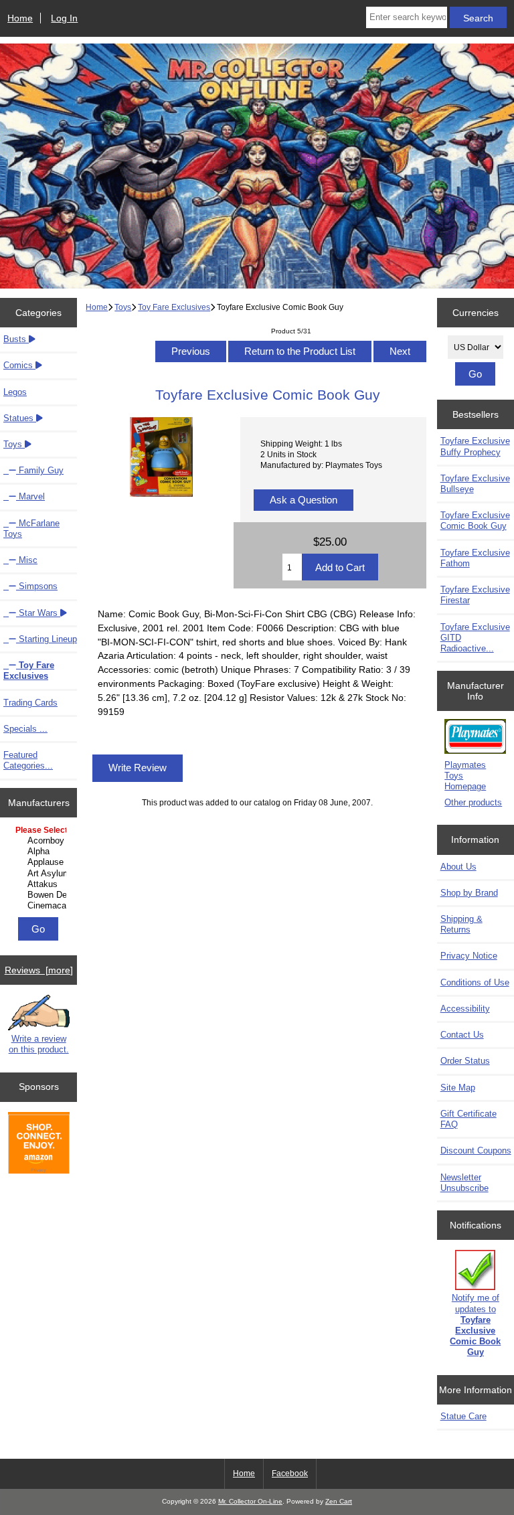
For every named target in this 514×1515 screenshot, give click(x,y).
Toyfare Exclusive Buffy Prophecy (475, 446)
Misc (26, 560)
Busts (16, 339)
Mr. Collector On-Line (250, 1501)
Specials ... (25, 729)
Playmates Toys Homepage (465, 775)
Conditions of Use (474, 982)
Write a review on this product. (39, 1044)
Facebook (290, 1473)
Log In (64, 18)
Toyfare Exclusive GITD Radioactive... (475, 637)
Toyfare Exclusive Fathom (475, 558)
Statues (19, 418)
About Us (458, 867)
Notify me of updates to (475, 1325)
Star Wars (38, 613)
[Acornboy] (40, 840)
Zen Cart (338, 1501)
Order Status (465, 1061)
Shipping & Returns (461, 924)
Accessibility (465, 1009)
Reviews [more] (39, 970)
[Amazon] (39, 1144)
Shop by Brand (469, 893)
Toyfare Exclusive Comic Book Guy (475, 520)
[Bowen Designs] (40, 895)
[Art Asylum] (40, 873)
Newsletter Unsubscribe (464, 1182)
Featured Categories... (28, 760)
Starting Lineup (46, 639)
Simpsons (37, 586)
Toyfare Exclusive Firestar (475, 594)
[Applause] (40, 862)
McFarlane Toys (31, 528)
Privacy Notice (468, 956)
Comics (19, 365)
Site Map (457, 1088)
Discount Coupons (475, 1150)
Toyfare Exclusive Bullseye (475, 483)
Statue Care (463, 1416)
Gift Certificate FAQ (468, 1119)
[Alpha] (40, 851)
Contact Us (462, 1035)
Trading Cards (30, 703)
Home (20, 18)
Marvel (30, 496)
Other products (473, 802)
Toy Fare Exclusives (174, 307)
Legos (15, 392)
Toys (122, 307)
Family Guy (40, 470)
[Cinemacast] (40, 905)
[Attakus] (40, 884)
